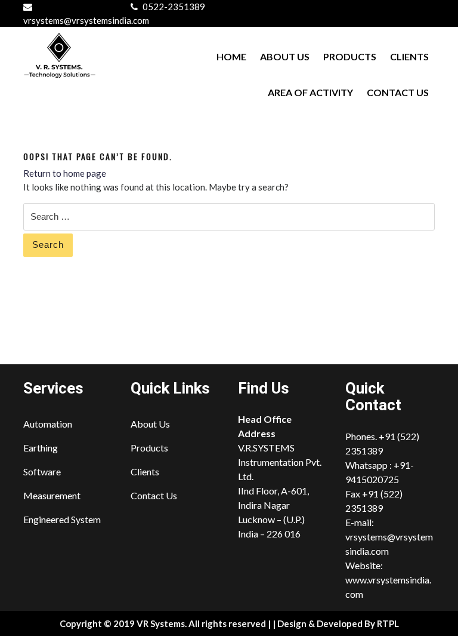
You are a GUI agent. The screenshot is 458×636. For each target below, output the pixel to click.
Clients (409, 56)
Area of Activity (310, 92)
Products (349, 56)
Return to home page (64, 173)
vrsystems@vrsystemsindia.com (86, 20)
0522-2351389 (174, 6)
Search (48, 244)
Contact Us (398, 92)
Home (231, 56)
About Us (285, 56)
